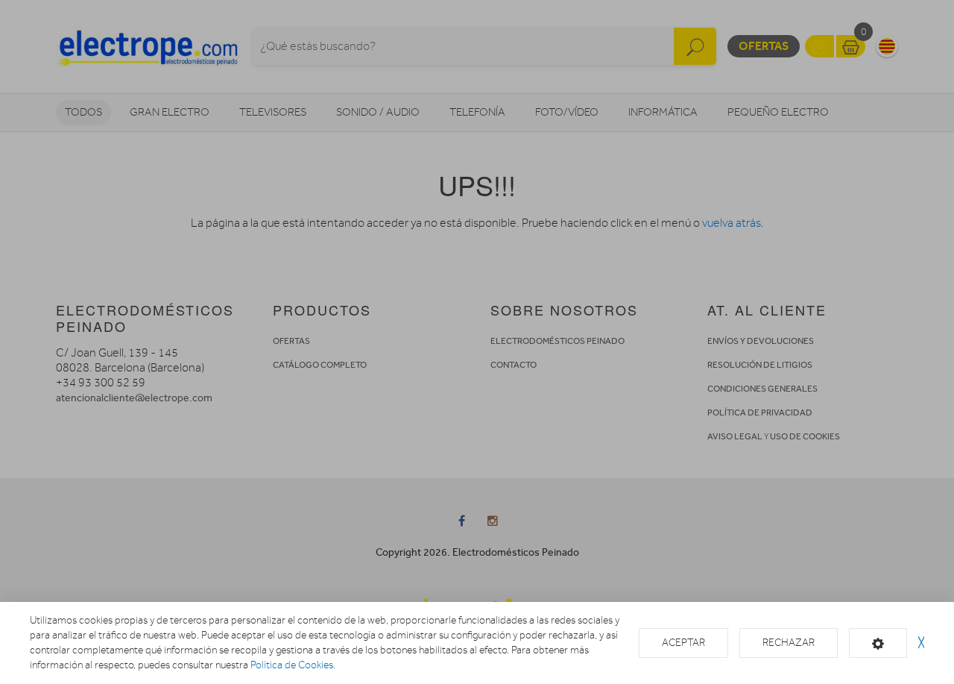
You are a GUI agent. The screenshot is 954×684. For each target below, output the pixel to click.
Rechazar (788, 642)
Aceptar (683, 642)
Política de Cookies (291, 665)
